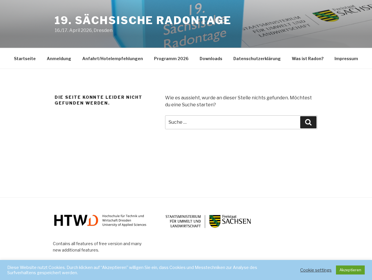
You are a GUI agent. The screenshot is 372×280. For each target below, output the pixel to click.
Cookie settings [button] (316, 270)
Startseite (25, 58)
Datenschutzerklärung (257, 58)
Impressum (346, 58)
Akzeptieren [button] (350, 270)
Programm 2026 (171, 58)
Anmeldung (59, 58)
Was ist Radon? (307, 58)
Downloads (211, 58)
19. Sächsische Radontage (143, 20)
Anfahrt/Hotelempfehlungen (112, 58)
